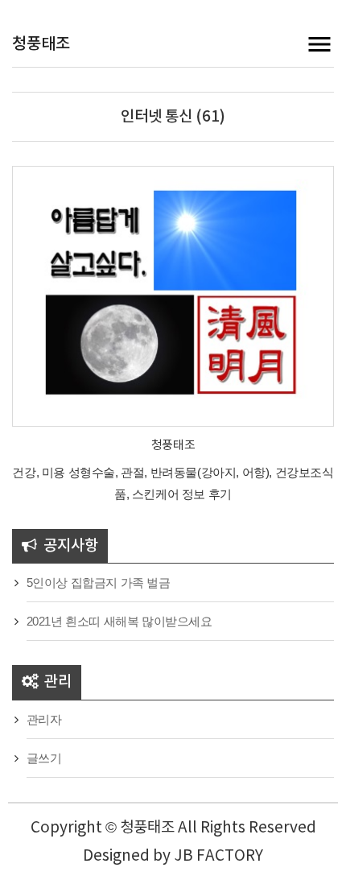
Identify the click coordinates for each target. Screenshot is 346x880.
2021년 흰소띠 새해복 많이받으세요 (119, 621)
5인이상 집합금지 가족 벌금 (99, 582)
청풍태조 (41, 44)
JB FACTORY (218, 856)
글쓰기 (44, 758)
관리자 (44, 719)
